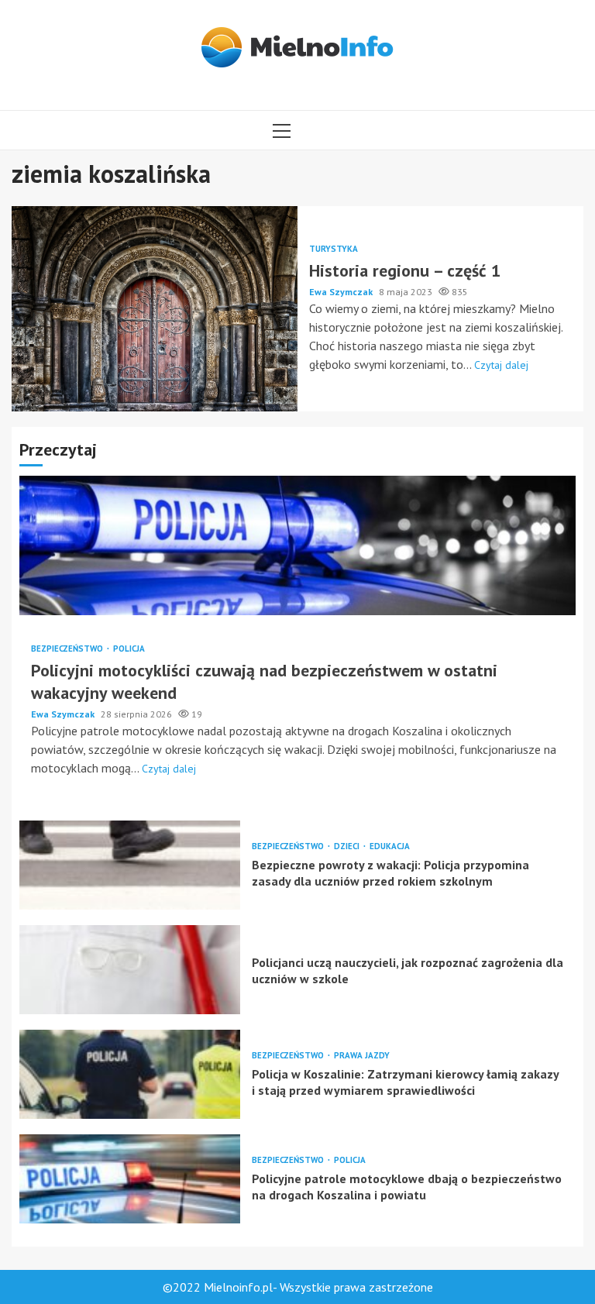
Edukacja (390, 846)
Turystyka (333, 249)
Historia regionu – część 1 (155, 308)
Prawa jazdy (362, 1055)
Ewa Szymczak (342, 292)
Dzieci (348, 846)
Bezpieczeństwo (68, 649)
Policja (129, 649)
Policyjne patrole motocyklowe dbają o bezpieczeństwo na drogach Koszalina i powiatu (129, 1178)
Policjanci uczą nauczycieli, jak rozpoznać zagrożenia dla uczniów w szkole (129, 969)
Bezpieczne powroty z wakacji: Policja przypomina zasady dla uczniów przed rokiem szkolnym (129, 865)
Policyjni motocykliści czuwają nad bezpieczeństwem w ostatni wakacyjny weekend (297, 545)
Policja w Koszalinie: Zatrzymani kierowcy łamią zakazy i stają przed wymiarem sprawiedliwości (129, 1074)
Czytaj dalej (501, 365)
